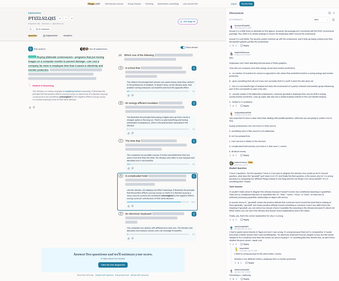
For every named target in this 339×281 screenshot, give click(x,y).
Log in (234, 4)
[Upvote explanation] (30, 107)
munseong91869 (242, 227)
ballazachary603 (242, 270)
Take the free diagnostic (113, 265)
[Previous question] (60, 18)
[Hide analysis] (30, 49)
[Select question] (66, 18)
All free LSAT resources (140, 275)
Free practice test (122, 275)
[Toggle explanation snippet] (194, 68)
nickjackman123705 (243, 113)
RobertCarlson (241, 162)
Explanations (34, 13)
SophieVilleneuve (242, 52)
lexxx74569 (244, 248)
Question (32, 35)
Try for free (246, 4)
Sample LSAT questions (104, 275)
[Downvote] (236, 45)
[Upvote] (230, 45)
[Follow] (333, 19)
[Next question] (71, 18)
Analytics (67, 35)
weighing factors (73, 91)
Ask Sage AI (189, 21)
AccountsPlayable (242, 26)
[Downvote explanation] (34, 107)
